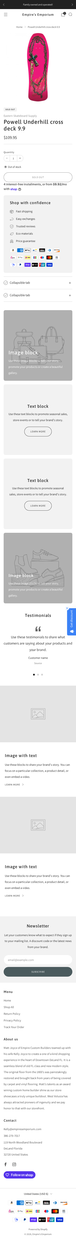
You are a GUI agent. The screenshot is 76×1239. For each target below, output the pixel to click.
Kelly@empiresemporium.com (22, 1129)
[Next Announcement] (72, 4)
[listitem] (38, 4)
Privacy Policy (12, 1020)
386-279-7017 (12, 1136)
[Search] (70, 14)
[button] (34, 675)
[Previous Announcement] (3, 4)
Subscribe (38, 971)
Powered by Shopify (38, 1229)
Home (7, 1000)
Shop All (9, 1007)
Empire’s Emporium (38, 14)
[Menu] (6, 15)
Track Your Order (14, 1027)
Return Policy (12, 1014)
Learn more (38, 431)
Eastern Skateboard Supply (20, 116)
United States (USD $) (36, 1193)
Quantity (9, 152)
